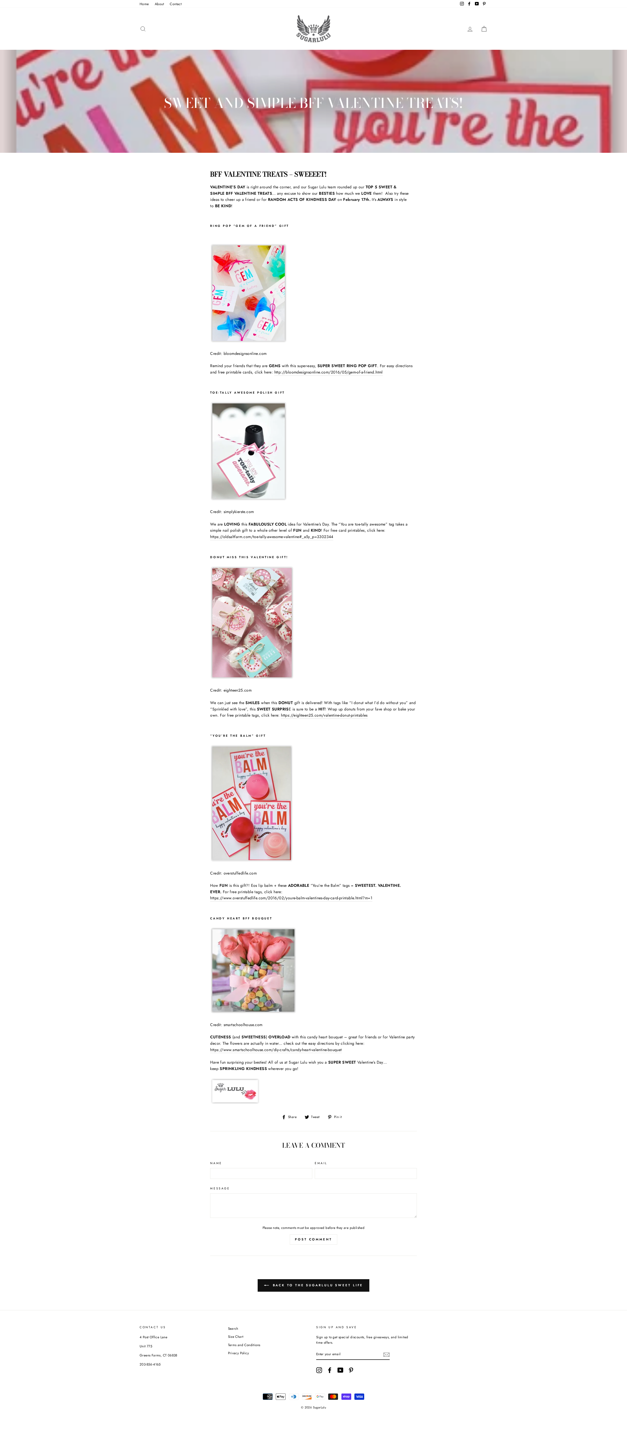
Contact (175, 3)
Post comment (313, 1239)
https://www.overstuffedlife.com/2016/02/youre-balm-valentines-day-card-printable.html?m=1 (291, 898)
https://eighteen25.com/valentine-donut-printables (324, 715)
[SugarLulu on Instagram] (319, 1370)
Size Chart (235, 1336)
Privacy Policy (238, 1353)
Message (220, 1188)
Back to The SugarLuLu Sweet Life (317, 1285)
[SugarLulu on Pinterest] (351, 1370)
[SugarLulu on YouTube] (340, 1370)
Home (144, 3)
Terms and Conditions (244, 1344)
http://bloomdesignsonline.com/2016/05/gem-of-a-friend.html (328, 372)
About (159, 3)
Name (216, 1163)
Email (321, 1163)
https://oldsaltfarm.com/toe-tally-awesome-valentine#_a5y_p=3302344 (271, 537)
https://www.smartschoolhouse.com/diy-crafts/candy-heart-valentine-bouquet (276, 1050)
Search (233, 1328)
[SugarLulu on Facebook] (330, 1370)
